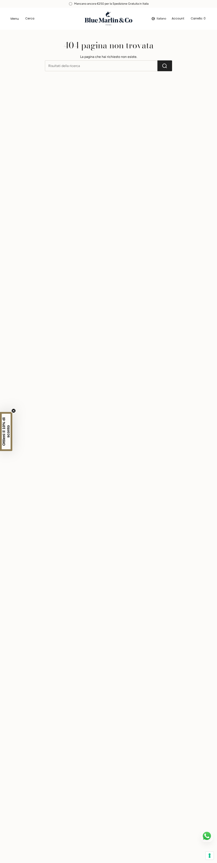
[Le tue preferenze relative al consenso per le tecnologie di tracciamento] (210, 856)
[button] (6, 431)
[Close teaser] (13, 411)
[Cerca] (164, 65)
